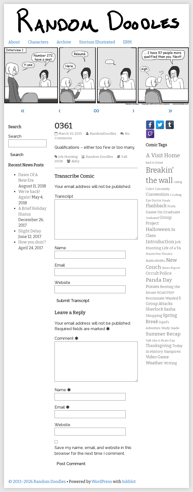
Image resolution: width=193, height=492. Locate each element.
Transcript (64, 196)
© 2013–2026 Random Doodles (37, 481)
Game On (154, 212)
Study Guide (170, 328)
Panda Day (159, 280)
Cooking (175, 194)
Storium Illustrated (97, 42)
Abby (75, 161)
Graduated (152, 218)
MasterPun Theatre (159, 254)
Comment (67, 338)
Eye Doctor (153, 200)
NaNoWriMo (155, 261)
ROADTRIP (165, 293)
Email (60, 265)
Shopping (154, 316)
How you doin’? (32, 242)
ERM (127, 42)
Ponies (152, 286)
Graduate (171, 212)
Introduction (160, 241)
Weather (154, 363)
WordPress (101, 481)
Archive (64, 42)
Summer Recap (163, 334)
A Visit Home (163, 155)
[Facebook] (150, 124)
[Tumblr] (169, 124)
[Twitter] (160, 124)
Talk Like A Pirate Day (160, 340)
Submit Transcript (73, 300)
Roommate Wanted (162, 298)
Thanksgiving (159, 345)
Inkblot (129, 481)
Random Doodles (99, 157)
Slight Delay (29, 231)
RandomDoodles (102, 134)
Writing (170, 363)
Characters (38, 42)
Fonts (171, 206)
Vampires (172, 351)
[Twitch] (150, 133)
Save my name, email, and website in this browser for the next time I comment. (93, 450)
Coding (178, 182)
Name (60, 247)
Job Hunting (68, 157)
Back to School (154, 162)
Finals (166, 200)
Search (14, 136)
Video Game (157, 357)
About (14, 42)
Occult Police (159, 273)
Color (150, 189)
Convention (157, 194)
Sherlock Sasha (160, 309)
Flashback (156, 206)
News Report (171, 268)
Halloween (158, 229)
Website (62, 282)
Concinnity (162, 189)
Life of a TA (171, 248)
